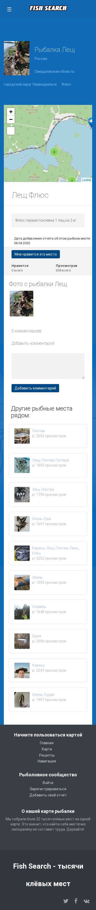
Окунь (37, 577)
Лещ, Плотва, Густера (50, 460)
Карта (47, 749)
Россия (41, 59)
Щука (36, 636)
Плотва (38, 431)
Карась (38, 665)
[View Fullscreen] (11, 131)
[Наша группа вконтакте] (86, 901)
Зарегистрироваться (48, 789)
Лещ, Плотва (43, 489)
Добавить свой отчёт (48, 795)
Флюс (66, 84)
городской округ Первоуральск (30, 84)
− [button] (11, 119)
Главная (47, 743)
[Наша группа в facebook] (76, 901)
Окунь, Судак (43, 695)
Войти (48, 783)
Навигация (47, 761)
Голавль (39, 607)
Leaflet (86, 180)
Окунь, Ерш (41, 519)
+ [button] (11, 111)
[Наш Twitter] (66, 901)
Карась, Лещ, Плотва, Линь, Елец (55, 550)
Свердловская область (54, 71)
